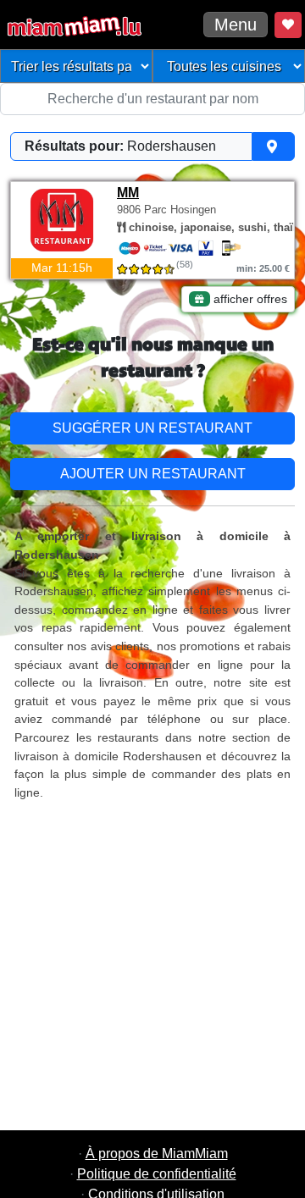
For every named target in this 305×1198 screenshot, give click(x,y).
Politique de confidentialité (156, 1174)
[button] (152, 146)
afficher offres (248, 299)
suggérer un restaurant (152, 428)
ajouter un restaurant (153, 474)
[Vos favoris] (288, 25)
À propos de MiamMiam (157, 1153)
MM (128, 192)
